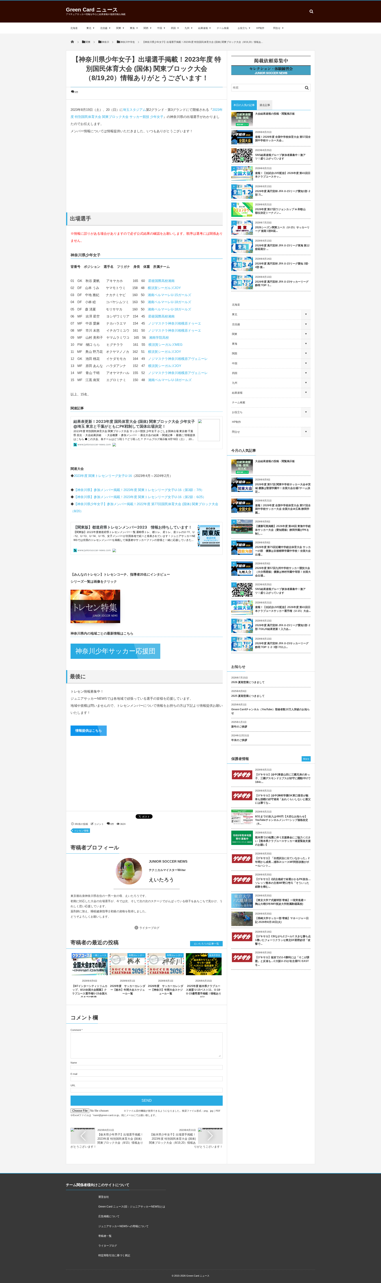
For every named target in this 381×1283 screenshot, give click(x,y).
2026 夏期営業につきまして (248, 682)
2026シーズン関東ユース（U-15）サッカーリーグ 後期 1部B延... (282, 229)
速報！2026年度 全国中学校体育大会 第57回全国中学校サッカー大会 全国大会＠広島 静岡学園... (283, 509)
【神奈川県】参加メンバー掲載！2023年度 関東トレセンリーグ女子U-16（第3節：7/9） (139, 490)
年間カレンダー (136, 955)
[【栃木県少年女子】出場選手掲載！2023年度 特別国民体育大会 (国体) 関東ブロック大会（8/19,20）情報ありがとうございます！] (210, 1129)
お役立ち (242, 28)
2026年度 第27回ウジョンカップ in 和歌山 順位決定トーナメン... (281, 211)
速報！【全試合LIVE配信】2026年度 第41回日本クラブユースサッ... (282, 175)
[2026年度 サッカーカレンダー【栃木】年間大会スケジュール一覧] (128, 971)
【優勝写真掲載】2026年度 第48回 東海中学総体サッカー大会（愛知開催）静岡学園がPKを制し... (283, 530)
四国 (173, 28)
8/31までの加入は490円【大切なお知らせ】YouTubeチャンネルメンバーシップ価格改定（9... (281, 820)
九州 (187, 28)
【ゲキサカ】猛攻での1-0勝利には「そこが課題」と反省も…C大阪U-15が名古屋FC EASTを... (282, 961)
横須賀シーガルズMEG (165, 344)
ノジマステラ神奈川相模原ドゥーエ (174, 323)
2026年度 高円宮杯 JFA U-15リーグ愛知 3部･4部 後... (282, 265)
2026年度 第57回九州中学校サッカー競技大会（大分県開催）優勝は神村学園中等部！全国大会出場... (283, 572)
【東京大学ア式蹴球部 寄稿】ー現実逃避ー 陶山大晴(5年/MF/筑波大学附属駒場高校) (282, 902)
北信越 (103, 28)
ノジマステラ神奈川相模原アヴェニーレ (178, 359)
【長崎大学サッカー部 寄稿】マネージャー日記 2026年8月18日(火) (282, 920)
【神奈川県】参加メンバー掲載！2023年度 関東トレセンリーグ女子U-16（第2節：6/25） (140, 497)
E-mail (74, 1074)
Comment (76, 1030)
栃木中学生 (214, 955)
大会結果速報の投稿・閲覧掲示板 (275, 113)
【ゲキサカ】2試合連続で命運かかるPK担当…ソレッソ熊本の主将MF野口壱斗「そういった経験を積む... (283, 883)
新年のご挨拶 (239, 726)
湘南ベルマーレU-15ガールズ (169, 295)
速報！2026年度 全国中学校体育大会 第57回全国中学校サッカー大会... (283, 138)
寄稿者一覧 (105, 1236)
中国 (159, 28)
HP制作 (260, 28)
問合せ (276, 28)
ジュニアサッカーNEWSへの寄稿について (123, 1226)
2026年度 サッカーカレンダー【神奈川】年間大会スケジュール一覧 (165, 989)
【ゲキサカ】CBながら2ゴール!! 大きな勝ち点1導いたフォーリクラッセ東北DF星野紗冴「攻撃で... (283, 940)
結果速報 (203, 28)
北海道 (74, 28)
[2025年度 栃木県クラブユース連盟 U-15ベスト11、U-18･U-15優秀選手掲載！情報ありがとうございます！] (204, 971)
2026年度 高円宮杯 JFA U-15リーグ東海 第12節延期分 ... (282, 247)
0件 (76, 92)
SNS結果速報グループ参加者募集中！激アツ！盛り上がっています (280, 156)
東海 (132, 28)
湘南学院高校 (159, 337)
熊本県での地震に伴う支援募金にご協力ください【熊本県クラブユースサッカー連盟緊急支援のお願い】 (283, 841)
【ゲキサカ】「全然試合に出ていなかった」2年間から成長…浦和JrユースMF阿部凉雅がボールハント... (282, 862)
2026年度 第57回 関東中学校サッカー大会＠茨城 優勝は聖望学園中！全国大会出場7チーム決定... (283, 488)
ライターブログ (149, 928)
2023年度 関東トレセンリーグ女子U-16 (103, 476)
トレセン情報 (81, 830)
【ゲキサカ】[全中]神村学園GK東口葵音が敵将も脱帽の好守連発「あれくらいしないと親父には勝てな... (283, 799)
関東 (118, 28)
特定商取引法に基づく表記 (114, 1255)
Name (74, 1062)
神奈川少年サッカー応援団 (115, 651)
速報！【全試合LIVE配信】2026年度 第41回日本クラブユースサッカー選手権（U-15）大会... (283, 609)
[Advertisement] (147, 173)
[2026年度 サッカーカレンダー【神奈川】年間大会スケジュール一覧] (166, 971)
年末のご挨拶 (239, 740)
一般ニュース (99, 955)
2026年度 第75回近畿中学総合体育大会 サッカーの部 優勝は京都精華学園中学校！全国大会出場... (283, 551)
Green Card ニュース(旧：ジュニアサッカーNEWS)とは (131, 1206)
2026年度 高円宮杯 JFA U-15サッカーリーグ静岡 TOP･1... (281, 283)
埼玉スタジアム (134, 109)
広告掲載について (109, 1216)
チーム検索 (223, 28)
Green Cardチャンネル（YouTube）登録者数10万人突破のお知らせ (270, 711)
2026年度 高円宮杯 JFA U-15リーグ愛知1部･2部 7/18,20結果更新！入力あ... (282, 627)
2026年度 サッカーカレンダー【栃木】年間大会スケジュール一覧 (127, 989)
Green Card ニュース (92, 10)
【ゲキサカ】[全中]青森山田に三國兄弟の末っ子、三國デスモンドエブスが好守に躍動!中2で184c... (282, 778)
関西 (146, 28)
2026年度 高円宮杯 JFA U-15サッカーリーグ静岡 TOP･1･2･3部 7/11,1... (281, 645)
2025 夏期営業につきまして (248, 695)
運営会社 (103, 1196)
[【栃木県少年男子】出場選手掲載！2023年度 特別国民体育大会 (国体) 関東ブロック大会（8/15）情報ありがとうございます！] (83, 1129)
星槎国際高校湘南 (161, 281)
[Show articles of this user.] (109, 871)
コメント (99, 824)
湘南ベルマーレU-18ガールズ (169, 302)
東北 (88, 28)
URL (73, 1085)
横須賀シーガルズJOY (164, 288)
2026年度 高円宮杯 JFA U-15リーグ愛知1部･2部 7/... (282, 193)
